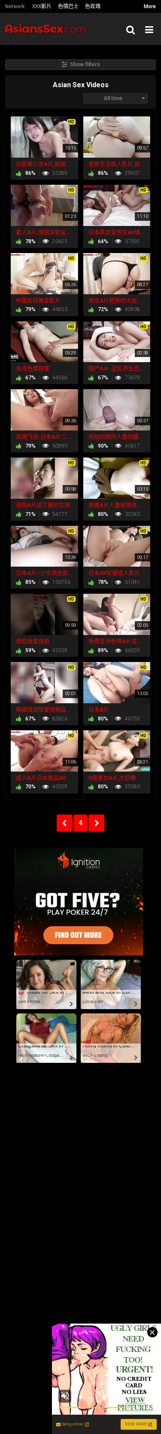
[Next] (96, 823)
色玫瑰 (92, 6)
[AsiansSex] (48, 28)
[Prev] (65, 823)
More (150, 6)
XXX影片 (42, 6)
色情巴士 (68, 6)
